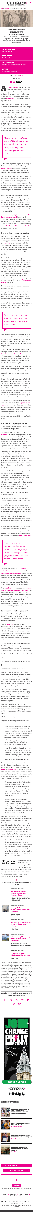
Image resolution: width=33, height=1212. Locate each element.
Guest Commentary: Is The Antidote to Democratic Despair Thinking (20, 1111)
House (3, 769)
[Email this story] (14, 82)
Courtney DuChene (17, 1126)
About (5, 1194)
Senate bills (12, 769)
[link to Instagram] (10, 1000)
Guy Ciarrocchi (16, 1138)
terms (16, 1190)
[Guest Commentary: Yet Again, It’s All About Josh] (5, 1137)
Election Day (13, 87)
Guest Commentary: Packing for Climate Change (19, 1149)
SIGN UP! (17, 1185)
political (7, 243)
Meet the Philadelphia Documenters (20, 1124)
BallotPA (4, 434)
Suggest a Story (16, 1170)
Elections (6, 8)
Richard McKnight (17, 1115)
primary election (6, 168)
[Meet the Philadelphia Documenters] (5, 1124)
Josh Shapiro (9, 588)
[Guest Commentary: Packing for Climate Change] (5, 1149)
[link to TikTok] (13, 1004)
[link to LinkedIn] (28, 1000)
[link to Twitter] (16, 1000)
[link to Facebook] (5, 1000)
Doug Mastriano (25, 535)
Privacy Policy (23, 1194)
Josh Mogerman (17, 1152)
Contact (13, 1194)
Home (1, 8)
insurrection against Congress (11, 573)
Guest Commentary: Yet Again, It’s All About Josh (21, 1136)
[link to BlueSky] (19, 1004)
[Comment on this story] (11, 82)
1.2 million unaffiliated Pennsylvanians (18, 226)
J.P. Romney (17, 75)
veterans (10, 624)
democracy (10, 98)
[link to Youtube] (22, 1000)
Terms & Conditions (16, 1196)
